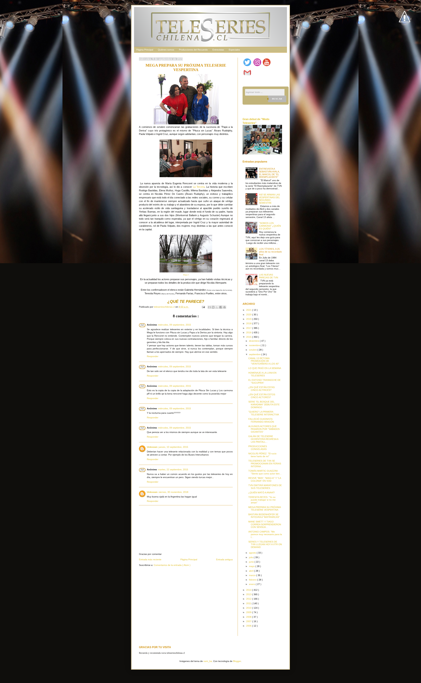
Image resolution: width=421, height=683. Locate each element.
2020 (249, 314)
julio (251, 557)
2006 (249, 625)
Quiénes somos (166, 49)
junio (252, 561)
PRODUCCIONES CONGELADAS (257, 447)
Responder (152, 356)
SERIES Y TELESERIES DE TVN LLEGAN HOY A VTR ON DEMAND (265, 544)
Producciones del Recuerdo (193, 49)
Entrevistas (218, 49)
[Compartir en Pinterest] (224, 307)
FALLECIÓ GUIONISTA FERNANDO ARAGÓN (261, 420)
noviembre (255, 345)
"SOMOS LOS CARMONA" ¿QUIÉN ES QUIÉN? (270, 226)
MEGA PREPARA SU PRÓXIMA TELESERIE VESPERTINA (264, 508)
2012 (249, 598)
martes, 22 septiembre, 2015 (173, 469)
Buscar (277, 98)
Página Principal (144, 49)
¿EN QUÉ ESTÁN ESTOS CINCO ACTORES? (261, 396)
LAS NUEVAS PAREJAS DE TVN (268, 276)
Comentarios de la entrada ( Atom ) (172, 565)
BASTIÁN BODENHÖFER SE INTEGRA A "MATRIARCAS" (264, 516)
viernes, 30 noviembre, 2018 (173, 492)
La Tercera (199, 186)
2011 (249, 603)
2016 (249, 332)
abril (251, 570)
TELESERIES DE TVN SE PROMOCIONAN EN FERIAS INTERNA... (264, 463)
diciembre (254, 341)
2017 (249, 328)
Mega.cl (186, 275)
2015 (249, 337)
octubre (253, 349)
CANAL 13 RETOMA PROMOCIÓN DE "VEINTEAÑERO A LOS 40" (263, 361)
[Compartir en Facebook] (220, 307)
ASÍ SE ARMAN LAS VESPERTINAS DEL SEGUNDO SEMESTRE (269, 198)
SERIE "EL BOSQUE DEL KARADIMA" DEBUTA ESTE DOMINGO (264, 404)
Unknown (152, 447)
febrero (253, 579)
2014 (249, 590)
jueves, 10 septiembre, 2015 (173, 447)
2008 (249, 617)
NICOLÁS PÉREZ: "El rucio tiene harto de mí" (262, 455)
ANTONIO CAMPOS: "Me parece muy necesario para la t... (265, 534)
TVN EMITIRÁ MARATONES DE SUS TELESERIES (265, 486)
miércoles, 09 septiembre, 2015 (174, 324)
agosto (253, 552)
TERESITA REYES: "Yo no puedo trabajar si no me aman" (262, 500)
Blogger (237, 661)
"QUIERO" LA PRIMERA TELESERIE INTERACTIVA (263, 413)
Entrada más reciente (150, 559)
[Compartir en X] (217, 307)
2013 (249, 594)
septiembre (255, 354)
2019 (249, 319)
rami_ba (207, 661)
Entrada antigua (224, 559)
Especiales (234, 49)
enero (252, 584)
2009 (249, 612)
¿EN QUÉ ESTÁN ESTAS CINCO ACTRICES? (261, 388)
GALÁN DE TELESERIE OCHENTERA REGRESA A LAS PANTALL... (263, 439)
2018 (249, 323)
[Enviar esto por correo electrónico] (209, 307)
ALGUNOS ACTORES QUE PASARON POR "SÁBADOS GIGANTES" (264, 429)
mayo (252, 566)
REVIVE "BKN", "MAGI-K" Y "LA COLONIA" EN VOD (264, 479)
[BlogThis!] (213, 307)
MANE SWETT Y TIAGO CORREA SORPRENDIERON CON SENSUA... (264, 524)
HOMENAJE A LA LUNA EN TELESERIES (262, 374)
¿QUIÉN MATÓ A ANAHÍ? (261, 492)
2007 (249, 621)
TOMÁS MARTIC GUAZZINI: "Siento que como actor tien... (265, 472)
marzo (252, 575)
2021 (249, 310)
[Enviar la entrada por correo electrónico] (203, 306)
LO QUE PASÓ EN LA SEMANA (264, 368)
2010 (249, 608)
